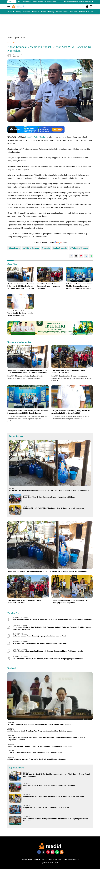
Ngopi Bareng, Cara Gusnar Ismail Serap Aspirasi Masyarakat (46, 807)
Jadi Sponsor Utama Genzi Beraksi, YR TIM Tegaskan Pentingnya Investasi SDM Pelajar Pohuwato (79, 286)
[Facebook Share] (71, 256)
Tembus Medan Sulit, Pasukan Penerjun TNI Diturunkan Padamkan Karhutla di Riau (39, 746)
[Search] (91, 7)
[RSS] (62, 852)
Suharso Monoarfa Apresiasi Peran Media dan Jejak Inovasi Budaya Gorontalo (37, 759)
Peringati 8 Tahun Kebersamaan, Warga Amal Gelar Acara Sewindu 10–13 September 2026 (20, 313)
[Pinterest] (48, 852)
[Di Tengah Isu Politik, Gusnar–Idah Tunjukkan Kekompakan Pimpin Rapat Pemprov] (50, 696)
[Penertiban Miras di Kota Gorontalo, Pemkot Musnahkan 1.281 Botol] (50, 274)
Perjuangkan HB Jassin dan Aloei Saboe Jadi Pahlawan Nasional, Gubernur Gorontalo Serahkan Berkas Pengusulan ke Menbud (51, 628)
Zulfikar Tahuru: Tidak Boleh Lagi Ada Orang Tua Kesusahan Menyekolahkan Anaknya (40, 731)
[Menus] (9, 6)
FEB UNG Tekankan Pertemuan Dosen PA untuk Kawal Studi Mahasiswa (34, 753)
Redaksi (37, 859)
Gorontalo (29, 137)
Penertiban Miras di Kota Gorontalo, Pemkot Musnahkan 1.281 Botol (64, 2)
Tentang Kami (26, 859)
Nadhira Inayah (17, 55)
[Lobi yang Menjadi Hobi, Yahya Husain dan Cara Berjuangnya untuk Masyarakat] (15, 510)
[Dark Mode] (87, 7)
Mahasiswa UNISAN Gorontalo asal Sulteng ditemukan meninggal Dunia (40, 643)
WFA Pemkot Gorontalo (79, 248)
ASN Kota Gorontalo (31, 248)
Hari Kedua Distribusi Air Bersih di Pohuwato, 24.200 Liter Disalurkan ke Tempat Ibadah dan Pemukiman (20, 286)
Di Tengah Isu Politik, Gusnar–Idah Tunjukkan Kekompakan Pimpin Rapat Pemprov (39, 724)
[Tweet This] (76, 256)
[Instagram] (53, 852)
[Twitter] (43, 852)
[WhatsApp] (57, 852)
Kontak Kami (47, 859)
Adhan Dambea (40, 137)
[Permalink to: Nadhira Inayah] (9, 56)
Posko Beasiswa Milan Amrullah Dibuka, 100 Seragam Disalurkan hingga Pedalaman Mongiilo (48, 651)
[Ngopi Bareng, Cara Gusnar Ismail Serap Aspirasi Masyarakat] (15, 809)
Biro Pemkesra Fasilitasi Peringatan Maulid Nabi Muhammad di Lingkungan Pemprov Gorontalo (55, 820)
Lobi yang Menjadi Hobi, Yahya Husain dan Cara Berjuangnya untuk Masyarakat (53, 508)
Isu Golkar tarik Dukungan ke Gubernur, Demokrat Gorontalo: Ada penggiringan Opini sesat (48, 659)
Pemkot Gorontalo (60, 248)
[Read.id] (17, 6)
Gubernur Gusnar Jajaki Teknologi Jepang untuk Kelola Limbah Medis (39, 636)
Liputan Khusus (12, 43)
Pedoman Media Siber (71, 859)
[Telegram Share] (86, 256)
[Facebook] (39, 852)
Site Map (57, 859)
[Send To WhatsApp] (91, 256)
